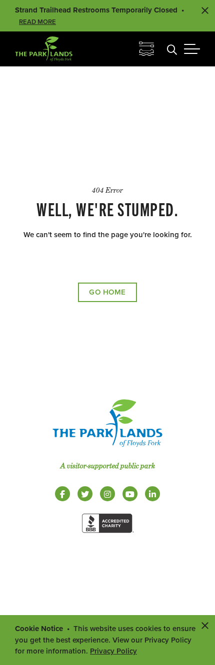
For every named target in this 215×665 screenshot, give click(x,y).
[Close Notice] (205, 625)
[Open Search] (172, 49)
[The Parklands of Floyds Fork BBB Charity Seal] (107, 534)
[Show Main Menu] (192, 48)
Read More (37, 22)
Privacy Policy (113, 651)
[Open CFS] (146, 48)
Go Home (107, 292)
